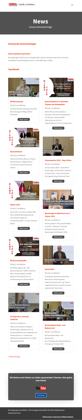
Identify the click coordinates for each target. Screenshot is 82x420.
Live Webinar (21, 105)
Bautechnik (49, 269)
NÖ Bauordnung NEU (18, 260)
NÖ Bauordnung (16, 101)
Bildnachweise (67, 417)
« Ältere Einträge (14, 357)
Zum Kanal (41, 395)
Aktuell (13, 105)
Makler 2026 (15, 205)
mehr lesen (24, 119)
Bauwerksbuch (16, 151)
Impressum (57, 417)
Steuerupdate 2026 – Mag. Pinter (58, 160)
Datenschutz (47, 417)
